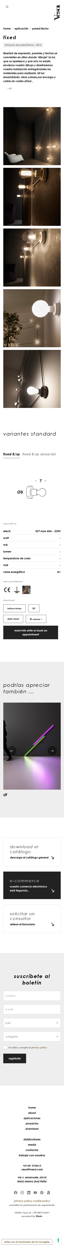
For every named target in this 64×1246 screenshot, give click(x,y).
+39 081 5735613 (32, 1165)
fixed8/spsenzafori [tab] (39, 454)
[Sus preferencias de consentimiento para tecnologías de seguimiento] (58, 1240)
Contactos (32, 1150)
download (32, 1128)
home (7, 28)
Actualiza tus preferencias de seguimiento (32, 1205)
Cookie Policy (41, 1201)
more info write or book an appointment (30, 632)
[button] (7, 7)
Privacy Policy (39, 1047)
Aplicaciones (32, 1118)
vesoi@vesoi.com (32, 1169)
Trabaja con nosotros (32, 1155)
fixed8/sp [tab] (11, 454)
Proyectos (32, 1123)
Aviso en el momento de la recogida (27, 1242)
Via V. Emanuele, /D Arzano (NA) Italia (32, 1179)
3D (33, 608)
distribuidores (32, 1139)
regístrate (15, 1058)
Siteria (39, 1216)
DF (5, 794)
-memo (35, 619)
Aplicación (21, 28)
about (32, 1113)
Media (32, 1144)
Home (32, 1107)
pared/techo (40, 28)
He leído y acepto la (28, 1047)
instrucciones (14, 608)
